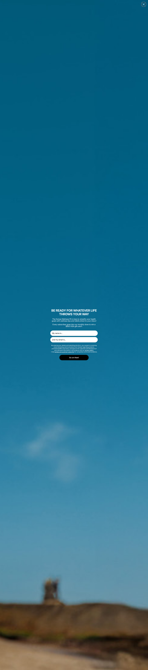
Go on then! (74, 357)
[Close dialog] (143, 4)
